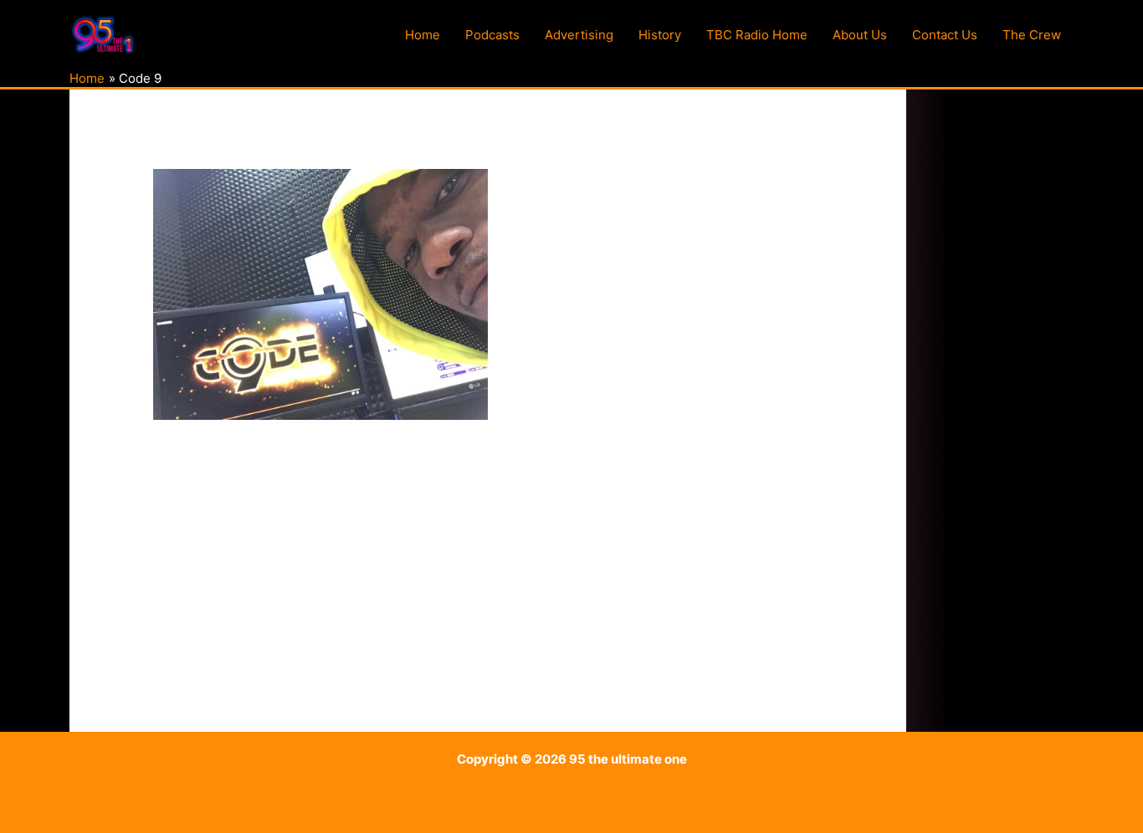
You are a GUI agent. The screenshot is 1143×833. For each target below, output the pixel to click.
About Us (860, 35)
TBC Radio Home (756, 35)
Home (422, 35)
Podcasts (492, 35)
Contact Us (944, 35)
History (659, 35)
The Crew (1031, 35)
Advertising (579, 35)
